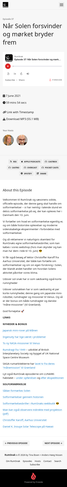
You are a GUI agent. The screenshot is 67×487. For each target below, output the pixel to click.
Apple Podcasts (32, 161)
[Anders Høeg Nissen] (21, 141)
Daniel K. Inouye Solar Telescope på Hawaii (28, 426)
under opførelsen (26, 377)
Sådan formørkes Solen (16, 390)
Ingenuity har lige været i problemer (24, 336)
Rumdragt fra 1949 (14, 349)
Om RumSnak (13, 461)
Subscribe (35, 464)
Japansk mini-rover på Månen (20, 330)
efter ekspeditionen (52, 377)
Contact (47, 461)
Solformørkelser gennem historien (23, 397)
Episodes (27, 461)
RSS (14, 161)
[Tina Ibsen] (8, 141)
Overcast (32, 167)
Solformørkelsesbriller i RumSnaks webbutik (29, 403)
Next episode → (53, 443)
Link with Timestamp (20, 112)
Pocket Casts (51, 167)
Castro (15, 167)
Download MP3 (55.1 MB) (22, 119)
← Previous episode (16, 443)
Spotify (28, 173)
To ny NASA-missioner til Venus (21, 343)
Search (57, 461)
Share (43, 173)
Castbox (52, 161)
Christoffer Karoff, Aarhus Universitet (25, 420)
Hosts (38, 461)
